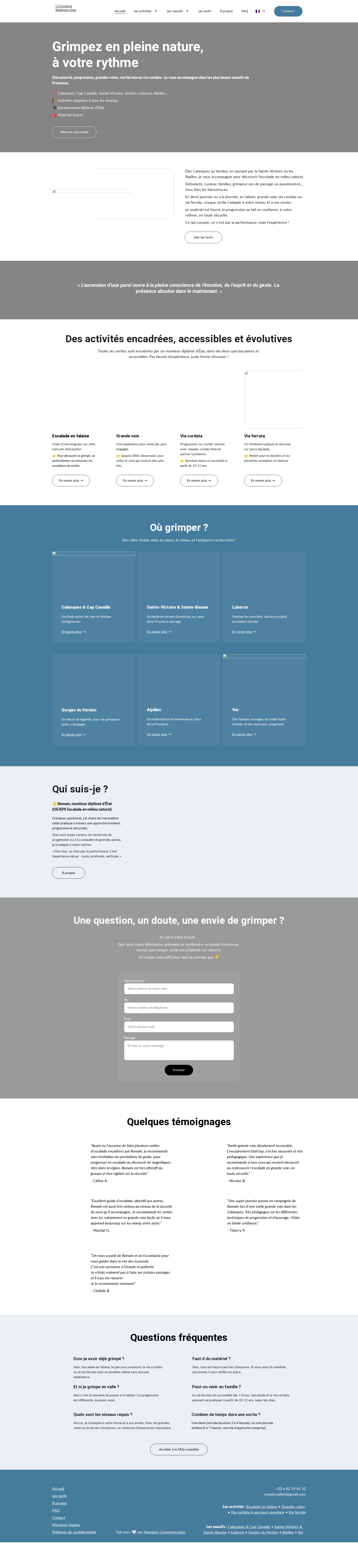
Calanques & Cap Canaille (249, 1527)
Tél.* (126, 1000)
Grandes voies (293, 1507)
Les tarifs (204, 11)
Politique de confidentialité (74, 1532)
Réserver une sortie (74, 132)
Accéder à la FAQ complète (179, 1449)
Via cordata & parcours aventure (257, 1512)
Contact (288, 11)
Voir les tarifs (203, 237)
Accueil (120, 11)
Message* (130, 1038)
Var (300, 1532)
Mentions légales (66, 1525)
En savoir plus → (71, 480)
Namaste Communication (164, 1532)
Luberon (237, 1532)
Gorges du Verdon (263, 1532)
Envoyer (179, 1070)
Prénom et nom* (134, 981)
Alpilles (288, 1532)
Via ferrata (297, 1512)
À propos (226, 11)
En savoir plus (72, 631)
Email (127, 1019)
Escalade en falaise (261, 1507)
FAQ (244, 11)
